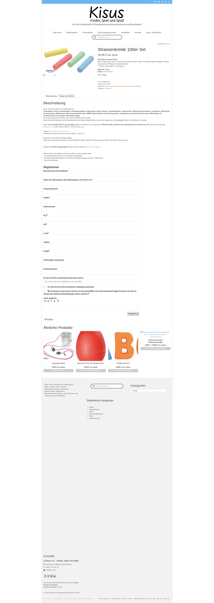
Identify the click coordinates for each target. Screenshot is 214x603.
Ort (45, 224)
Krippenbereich (94, 418)
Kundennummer (50, 269)
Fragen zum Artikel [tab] (67, 96)
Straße (46, 198)
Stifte (91, 416)
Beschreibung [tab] (51, 96)
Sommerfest (108, 88)
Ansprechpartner (50, 189)
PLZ (45, 215)
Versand (49, 583)
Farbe (91, 412)
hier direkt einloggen (93, 147)
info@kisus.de (49, 127)
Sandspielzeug (94, 409)
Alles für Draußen (109, 86)
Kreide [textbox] (149, 391)
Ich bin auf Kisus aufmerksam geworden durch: (63, 278)
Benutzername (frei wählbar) (55, 171)
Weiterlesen (58, 371)
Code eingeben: (50, 298)
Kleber (91, 407)
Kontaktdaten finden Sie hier (59, 131)
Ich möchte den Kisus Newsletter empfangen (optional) (71, 287)
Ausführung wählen (155, 348)
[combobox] (150, 390)
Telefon (46, 242)
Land (46, 233)
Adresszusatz (49, 207)
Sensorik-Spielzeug (96, 414)
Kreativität (117, 86)
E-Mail (46, 251)
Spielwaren (127, 86)
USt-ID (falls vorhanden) (53, 260)
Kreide (168, 43)
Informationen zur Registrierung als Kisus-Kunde (62, 593)
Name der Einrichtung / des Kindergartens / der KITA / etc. (68, 180)
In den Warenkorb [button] (91, 371)
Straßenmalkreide (136, 86)
